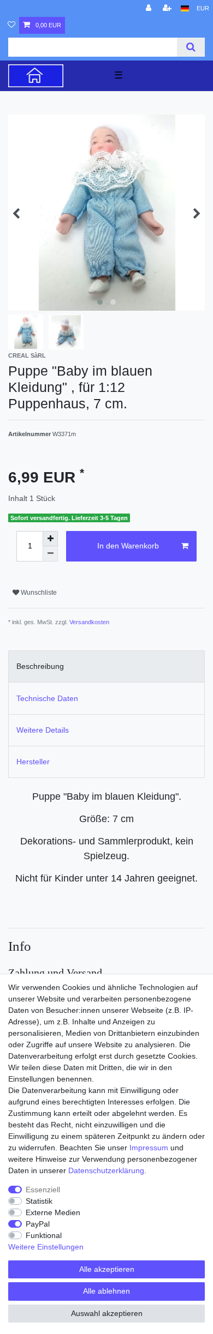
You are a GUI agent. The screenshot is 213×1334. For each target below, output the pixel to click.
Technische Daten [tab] (47, 698)
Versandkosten (89, 622)
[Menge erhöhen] (50, 538)
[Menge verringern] (50, 554)
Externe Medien (53, 1212)
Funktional (44, 1235)
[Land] (185, 8)
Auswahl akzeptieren (107, 1313)
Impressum (148, 1147)
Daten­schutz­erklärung (106, 1170)
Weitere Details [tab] (42, 730)
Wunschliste (38, 592)
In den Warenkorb (128, 545)
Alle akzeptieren (106, 1269)
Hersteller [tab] (33, 761)
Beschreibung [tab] (40, 666)
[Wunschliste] (11, 25)
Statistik (39, 1201)
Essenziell (43, 1189)
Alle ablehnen (106, 1291)
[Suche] (191, 47)
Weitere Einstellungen (46, 1246)
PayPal (38, 1224)
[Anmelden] (149, 8)
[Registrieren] (168, 8)
